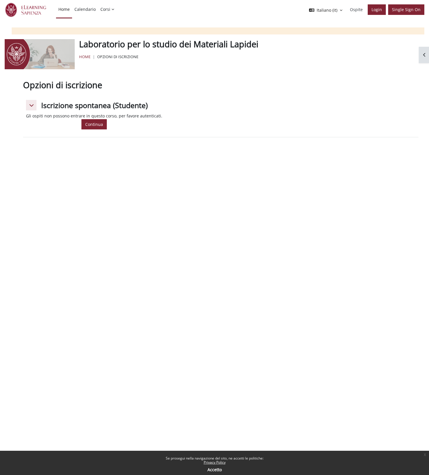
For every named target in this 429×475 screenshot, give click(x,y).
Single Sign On (406, 9)
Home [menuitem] (64, 9)
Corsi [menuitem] (105, 9)
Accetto (214, 469)
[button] (31, 105)
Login (377, 9)
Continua (94, 124)
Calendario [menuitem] (85, 9)
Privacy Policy (215, 462)
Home (84, 56)
